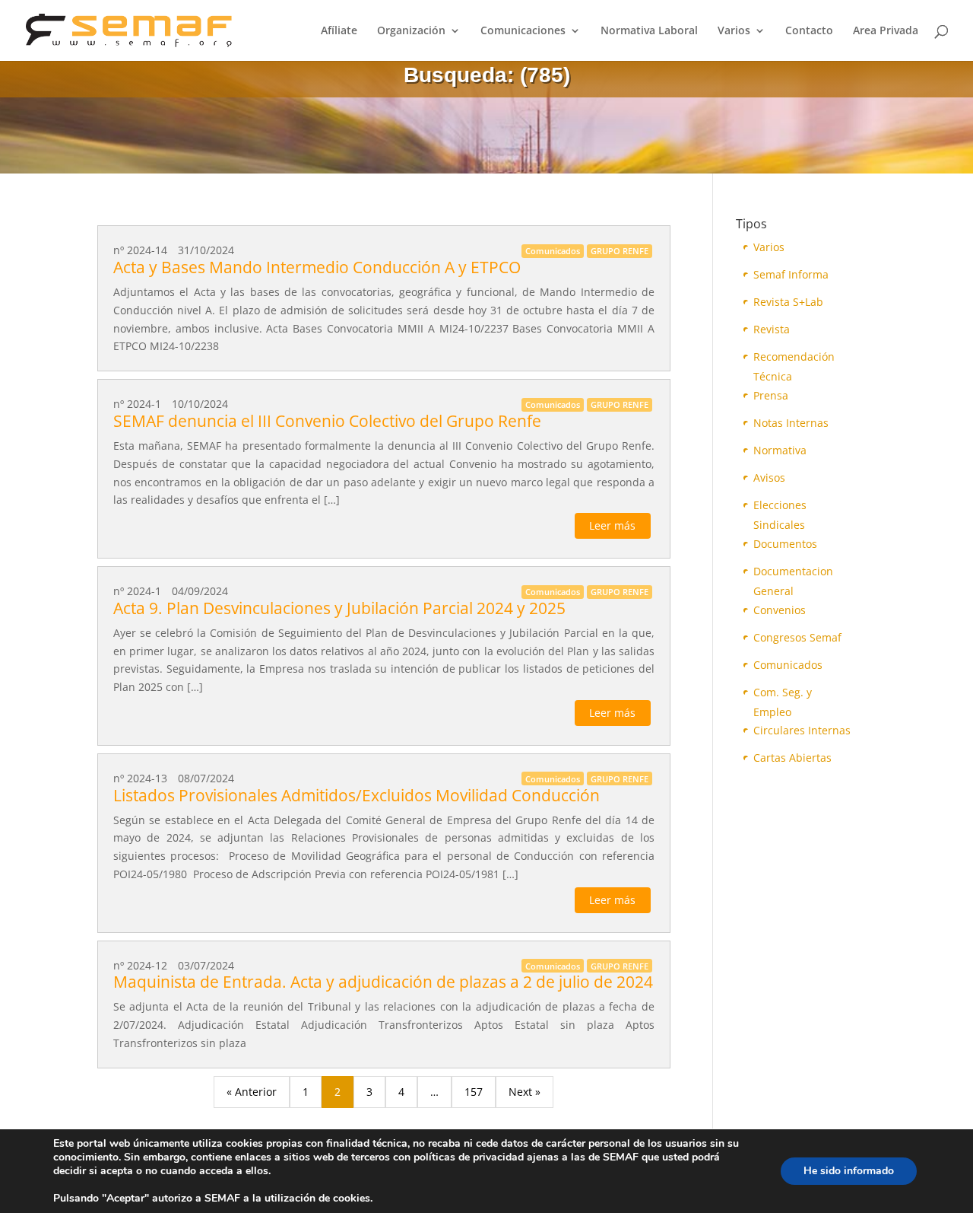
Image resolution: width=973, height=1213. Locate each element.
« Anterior (252, 1091)
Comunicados (787, 664)
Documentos (785, 543)
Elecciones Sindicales (780, 506)
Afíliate (339, 31)
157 (473, 1091)
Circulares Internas (802, 730)
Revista (771, 329)
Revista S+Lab (788, 301)
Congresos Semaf (797, 637)
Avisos (769, 477)
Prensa (770, 395)
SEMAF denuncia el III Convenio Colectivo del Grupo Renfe (327, 420)
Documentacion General (793, 572)
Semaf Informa (791, 274)
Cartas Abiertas (792, 757)
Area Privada (885, 31)
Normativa (780, 450)
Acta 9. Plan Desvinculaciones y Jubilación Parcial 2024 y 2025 (339, 608)
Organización (411, 31)
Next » (524, 1091)
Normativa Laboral (649, 31)
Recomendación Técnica (794, 358)
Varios (734, 31)
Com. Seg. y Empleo (782, 693)
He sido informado (848, 1171)
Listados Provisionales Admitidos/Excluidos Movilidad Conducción (356, 795)
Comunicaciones (523, 31)
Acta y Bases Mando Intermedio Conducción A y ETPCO (317, 267)
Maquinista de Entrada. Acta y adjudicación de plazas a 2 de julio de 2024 (383, 981)
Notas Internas (791, 422)
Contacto (809, 31)
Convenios (779, 610)
